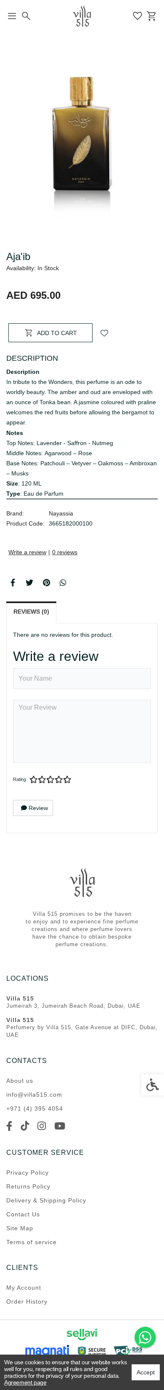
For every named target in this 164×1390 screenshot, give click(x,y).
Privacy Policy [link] (27, 1172)
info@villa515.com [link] (34, 1094)
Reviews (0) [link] (31, 611)
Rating (19, 779)
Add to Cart (57, 333)
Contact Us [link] (23, 1214)
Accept (146, 1372)
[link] (145, 1337)
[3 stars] (50, 779)
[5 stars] (67, 779)
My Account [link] (23, 1287)
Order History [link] (27, 1301)
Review (37, 808)
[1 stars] (33, 779)
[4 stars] (59, 779)
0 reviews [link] (64, 552)
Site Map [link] (19, 1228)
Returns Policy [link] (28, 1186)
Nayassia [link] (61, 513)
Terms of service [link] (31, 1242)
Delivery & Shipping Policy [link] (46, 1200)
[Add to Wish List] (104, 332)
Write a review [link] (27, 552)
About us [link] (19, 1080)
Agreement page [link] (25, 1382)
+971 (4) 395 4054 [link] (34, 1108)
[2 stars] (42, 779)
